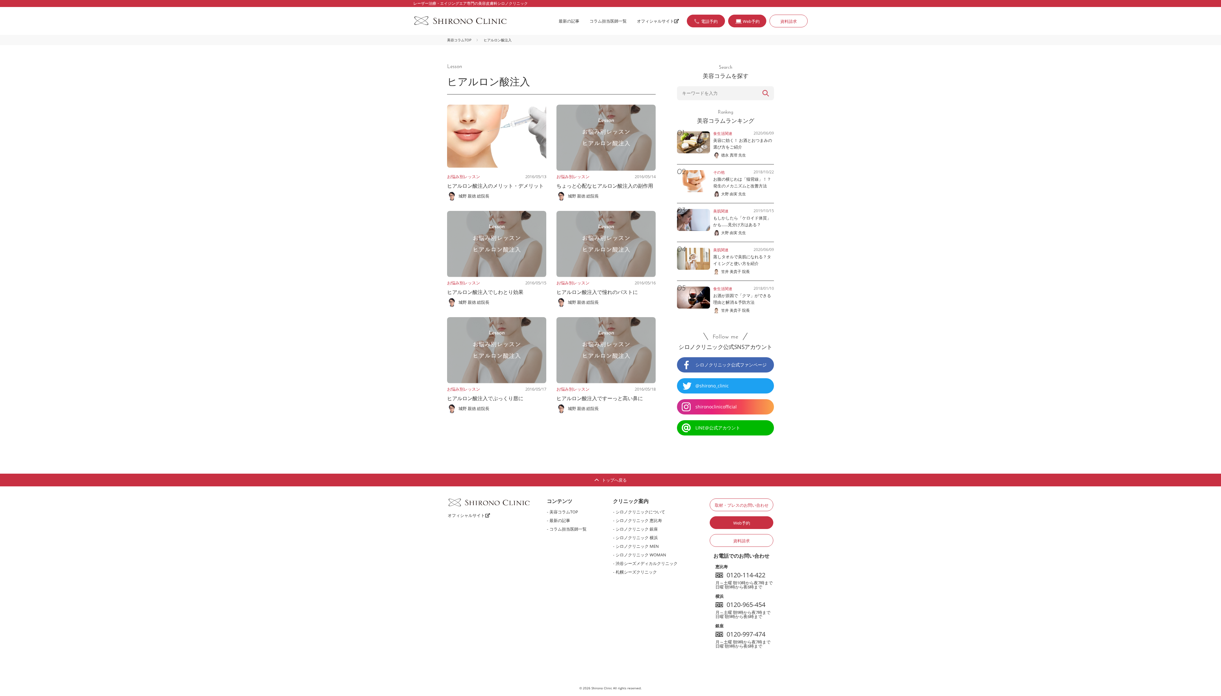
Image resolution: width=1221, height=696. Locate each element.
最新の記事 (569, 21)
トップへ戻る (614, 480)
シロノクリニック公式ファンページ (731, 365)
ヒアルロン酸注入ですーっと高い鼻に (599, 398)
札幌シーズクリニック (636, 572)
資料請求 (788, 21)
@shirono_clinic (712, 386)
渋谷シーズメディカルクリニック (647, 563)
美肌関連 (720, 211)
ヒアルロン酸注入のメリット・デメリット (495, 185)
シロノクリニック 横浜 (637, 537)
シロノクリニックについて (640, 512)
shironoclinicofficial (716, 407)
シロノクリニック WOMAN (641, 555)
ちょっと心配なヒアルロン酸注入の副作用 (604, 185)
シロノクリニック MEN (637, 546)
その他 (719, 172)
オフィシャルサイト (655, 21)
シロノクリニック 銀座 (637, 529)
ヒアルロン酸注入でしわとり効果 (485, 292)
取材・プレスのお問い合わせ (742, 505)
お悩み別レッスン (463, 176)
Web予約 (741, 523)
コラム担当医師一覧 (608, 21)
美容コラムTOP (459, 40)
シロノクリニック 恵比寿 (639, 520)
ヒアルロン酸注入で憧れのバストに (597, 292)
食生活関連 (722, 133)
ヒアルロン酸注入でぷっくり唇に (485, 398)
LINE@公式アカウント (717, 428)
